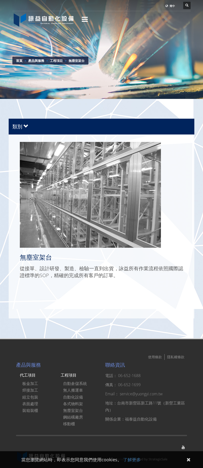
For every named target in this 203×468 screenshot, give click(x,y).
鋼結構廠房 (73, 417)
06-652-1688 (129, 375)
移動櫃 (69, 423)
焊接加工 (30, 390)
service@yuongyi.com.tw (141, 394)
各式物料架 (73, 403)
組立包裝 (30, 397)
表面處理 (30, 403)
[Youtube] (183, 447)
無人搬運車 (73, 390)
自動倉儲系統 (75, 383)
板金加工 (30, 383)
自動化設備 (73, 397)
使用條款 (155, 357)
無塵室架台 (73, 410)
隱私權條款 (175, 357)
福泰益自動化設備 (141, 419)
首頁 (19, 60)
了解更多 (132, 460)
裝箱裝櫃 (30, 410)
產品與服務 (36, 60)
